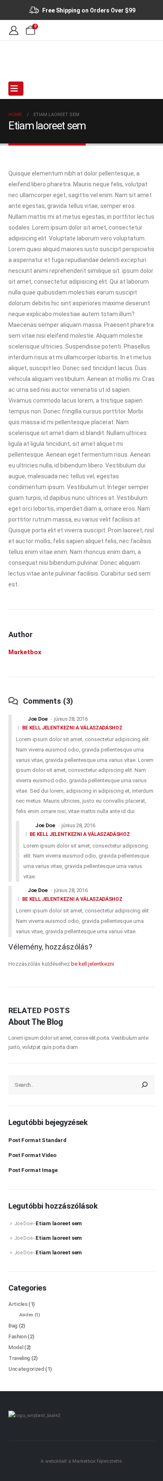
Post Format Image (32, 1170)
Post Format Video (32, 1155)
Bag (13, 1326)
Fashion (17, 1336)
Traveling (19, 1358)
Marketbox (24, 652)
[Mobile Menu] (15, 89)
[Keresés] (145, 1084)
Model (15, 1347)
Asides (26, 1315)
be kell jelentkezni (92, 964)
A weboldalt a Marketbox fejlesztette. (82, 1461)
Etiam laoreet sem (59, 1223)
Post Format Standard (37, 1140)
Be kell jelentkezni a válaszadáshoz (72, 728)
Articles (17, 1304)
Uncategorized (26, 1369)
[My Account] (13, 30)
